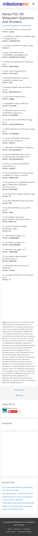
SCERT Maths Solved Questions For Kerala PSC (18, 503)
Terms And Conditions (24, 532)
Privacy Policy (11, 532)
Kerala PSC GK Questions (10, 25)
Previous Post (19, 390)
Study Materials (25, 25)
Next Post (19, 395)
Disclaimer (26, 529)
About (10, 529)
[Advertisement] (19, 302)
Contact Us (17, 529)
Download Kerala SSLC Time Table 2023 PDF (17, 493)
